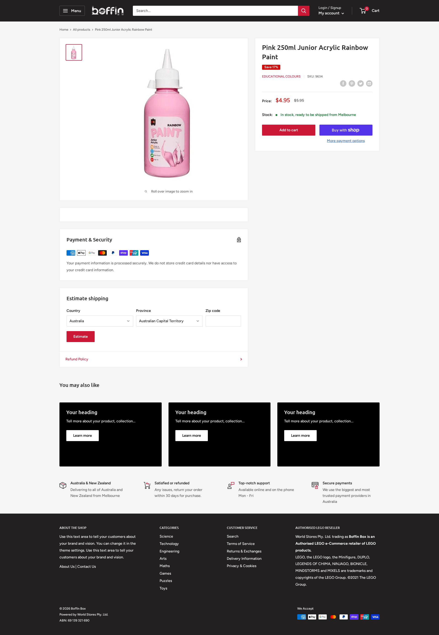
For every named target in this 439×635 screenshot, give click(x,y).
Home (63, 30)
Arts (163, 558)
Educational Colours (281, 76)
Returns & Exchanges (244, 551)
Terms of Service (241, 543)
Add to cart (288, 130)
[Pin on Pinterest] (352, 83)
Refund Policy (76, 359)
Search (232, 536)
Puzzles (166, 581)
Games (165, 573)
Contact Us (86, 566)
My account (329, 13)
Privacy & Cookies (241, 566)
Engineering (169, 551)
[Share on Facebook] (343, 83)
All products (81, 30)
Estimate (80, 336)
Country (73, 310)
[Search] (303, 11)
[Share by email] (369, 83)
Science (166, 536)
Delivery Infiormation (244, 558)
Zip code (213, 310)
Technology (169, 543)
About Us (67, 566)
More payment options (346, 141)
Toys (163, 588)
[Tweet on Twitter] (360, 83)
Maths (165, 566)
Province (143, 310)
